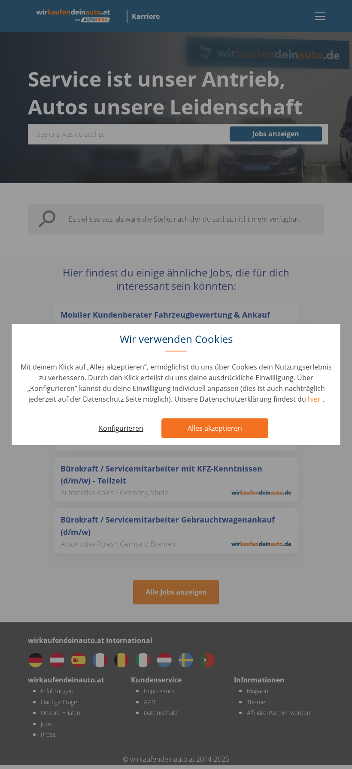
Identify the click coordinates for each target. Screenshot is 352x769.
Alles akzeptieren (215, 428)
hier (315, 399)
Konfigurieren (121, 428)
